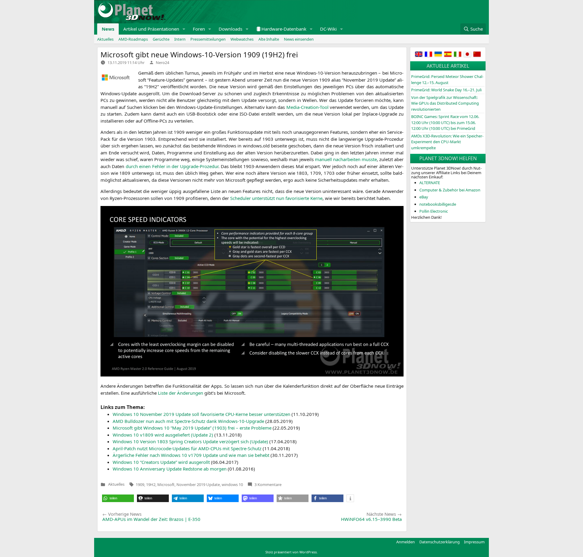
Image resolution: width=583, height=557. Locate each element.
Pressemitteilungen (208, 39)
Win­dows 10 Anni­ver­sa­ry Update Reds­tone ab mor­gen (170, 469)
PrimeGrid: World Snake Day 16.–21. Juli (446, 90)
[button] (184, 29)
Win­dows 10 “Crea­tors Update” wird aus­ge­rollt (161, 462)
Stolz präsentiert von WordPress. (291, 552)
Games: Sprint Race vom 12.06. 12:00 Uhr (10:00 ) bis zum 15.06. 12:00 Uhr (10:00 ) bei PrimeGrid (445, 122)
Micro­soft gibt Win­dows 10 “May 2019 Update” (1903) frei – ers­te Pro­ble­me (192, 428)
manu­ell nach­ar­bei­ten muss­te (346, 159)
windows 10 (232, 484)
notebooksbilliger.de (437, 204)
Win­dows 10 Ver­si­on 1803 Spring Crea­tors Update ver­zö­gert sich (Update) (190, 441)
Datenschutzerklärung (439, 542)
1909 (140, 484)
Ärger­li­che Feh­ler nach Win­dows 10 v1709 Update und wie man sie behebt (191, 455)
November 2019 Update (198, 484)
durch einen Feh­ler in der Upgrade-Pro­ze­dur (172, 166)
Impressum (474, 542)
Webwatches (242, 39)
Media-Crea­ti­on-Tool (307, 107)
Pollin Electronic (433, 211)
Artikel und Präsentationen (151, 29)
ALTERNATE (429, 182)
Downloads (230, 29)
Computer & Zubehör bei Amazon (449, 190)
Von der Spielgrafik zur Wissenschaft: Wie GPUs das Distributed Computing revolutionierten (445, 103)
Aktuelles (105, 39)
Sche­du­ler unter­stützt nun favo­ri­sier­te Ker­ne (276, 198)
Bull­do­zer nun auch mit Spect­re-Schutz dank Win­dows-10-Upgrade (188, 421)
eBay (423, 197)
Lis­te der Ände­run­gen (180, 393)
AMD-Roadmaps (133, 39)
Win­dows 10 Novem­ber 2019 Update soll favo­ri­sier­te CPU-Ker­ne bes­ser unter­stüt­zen (201, 414)
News (108, 29)
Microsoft (166, 484)
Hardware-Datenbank (283, 29)
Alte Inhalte (268, 39)
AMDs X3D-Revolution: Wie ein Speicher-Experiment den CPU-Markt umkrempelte (447, 141)
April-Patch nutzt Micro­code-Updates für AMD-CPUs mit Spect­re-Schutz (187, 448)
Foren (199, 29)
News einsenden (299, 39)
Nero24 (162, 62)
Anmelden (405, 542)
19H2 (150, 484)
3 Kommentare (267, 484)
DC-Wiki (328, 29)
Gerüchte (161, 39)
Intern (180, 39)
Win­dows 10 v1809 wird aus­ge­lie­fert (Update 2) (163, 435)
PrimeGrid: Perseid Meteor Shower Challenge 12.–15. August (447, 79)
